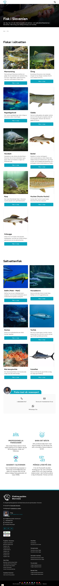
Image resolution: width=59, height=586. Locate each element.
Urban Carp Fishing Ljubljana (8, 574)
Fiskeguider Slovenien (15, 505)
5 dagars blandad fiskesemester (37, 572)
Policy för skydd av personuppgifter (28, 583)
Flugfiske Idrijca (6, 553)
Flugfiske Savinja (6, 547)
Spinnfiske (6, 560)
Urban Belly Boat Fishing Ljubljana (9, 563)
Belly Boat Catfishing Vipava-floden (10, 562)
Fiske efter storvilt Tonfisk (36, 544)
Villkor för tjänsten (16, 583)
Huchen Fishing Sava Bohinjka (9, 569)
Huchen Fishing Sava (7, 567)
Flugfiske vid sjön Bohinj (8, 542)
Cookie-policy (38, 583)
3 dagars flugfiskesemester (36, 565)
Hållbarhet (45, 583)
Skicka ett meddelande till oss (44, 401)
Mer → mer (15, 83)
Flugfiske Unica (6, 554)
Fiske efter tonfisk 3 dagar (36, 550)
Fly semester (34, 563)
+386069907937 (21, 402)
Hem (4, 31)
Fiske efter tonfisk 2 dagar (36, 551)
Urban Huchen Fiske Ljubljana (9, 565)
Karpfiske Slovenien (8, 572)
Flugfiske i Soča (6, 556)
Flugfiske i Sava (6, 546)
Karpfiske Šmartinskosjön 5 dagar (37, 557)
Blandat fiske (34, 570)
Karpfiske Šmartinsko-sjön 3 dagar (37, 559)
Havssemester (34, 548)
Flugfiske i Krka (6, 551)
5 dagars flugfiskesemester (36, 566)
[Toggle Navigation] (55, 2)
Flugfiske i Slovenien (8, 540)
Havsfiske (33, 540)
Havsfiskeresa (33, 542)
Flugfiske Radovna (7, 549)
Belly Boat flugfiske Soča (8, 544)
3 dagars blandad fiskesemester (37, 574)
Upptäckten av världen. (16, 508)
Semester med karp (36, 555)
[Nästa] (26, 57)
